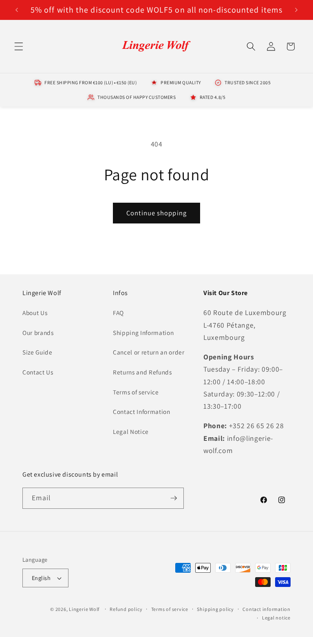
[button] (19, 46)
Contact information (266, 609)
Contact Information (141, 411)
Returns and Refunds (142, 372)
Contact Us (37, 372)
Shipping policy (215, 609)
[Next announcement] (296, 10)
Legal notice (276, 618)
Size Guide (37, 352)
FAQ (118, 313)
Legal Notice (131, 431)
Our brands (38, 332)
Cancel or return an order (149, 352)
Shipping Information (143, 332)
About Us (34, 313)
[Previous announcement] (17, 10)
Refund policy (126, 609)
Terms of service (136, 392)
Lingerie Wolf (84, 609)
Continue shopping (156, 212)
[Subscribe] (173, 498)
